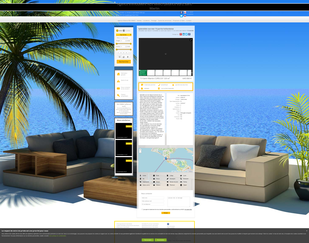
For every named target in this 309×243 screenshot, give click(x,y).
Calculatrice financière (167, 88)
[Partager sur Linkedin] (184, 34)
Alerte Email (124, 80)
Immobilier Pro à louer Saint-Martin (150, 224)
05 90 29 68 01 (123, 114)
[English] (185, 16)
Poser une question (149, 85)
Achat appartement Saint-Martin (124, 224)
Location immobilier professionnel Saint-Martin (127, 225)
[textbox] (123, 38)
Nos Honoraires (171, 226)
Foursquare (185, 171)
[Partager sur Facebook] (189, 34)
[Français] (185, 12)
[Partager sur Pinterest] (181, 34)
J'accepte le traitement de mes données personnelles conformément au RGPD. (163, 209)
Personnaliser (160, 240)
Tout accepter (147, 240)
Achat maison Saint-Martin (122, 227)
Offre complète (170, 228)
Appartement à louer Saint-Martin (150, 227)
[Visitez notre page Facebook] (181, 14)
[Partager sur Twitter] (186, 34)
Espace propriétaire (124, 95)
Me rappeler (164, 85)
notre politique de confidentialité (57, 236)
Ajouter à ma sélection (181, 85)
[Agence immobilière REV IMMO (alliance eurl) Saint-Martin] (154, 8)
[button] (119, 31)
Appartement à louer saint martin (150, 225)
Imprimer (146, 88)
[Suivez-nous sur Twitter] (181, 17)
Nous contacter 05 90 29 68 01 (125, 88)
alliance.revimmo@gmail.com (124, 112)
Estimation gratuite (124, 74)
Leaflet (173, 171)
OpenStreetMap (179, 171)
